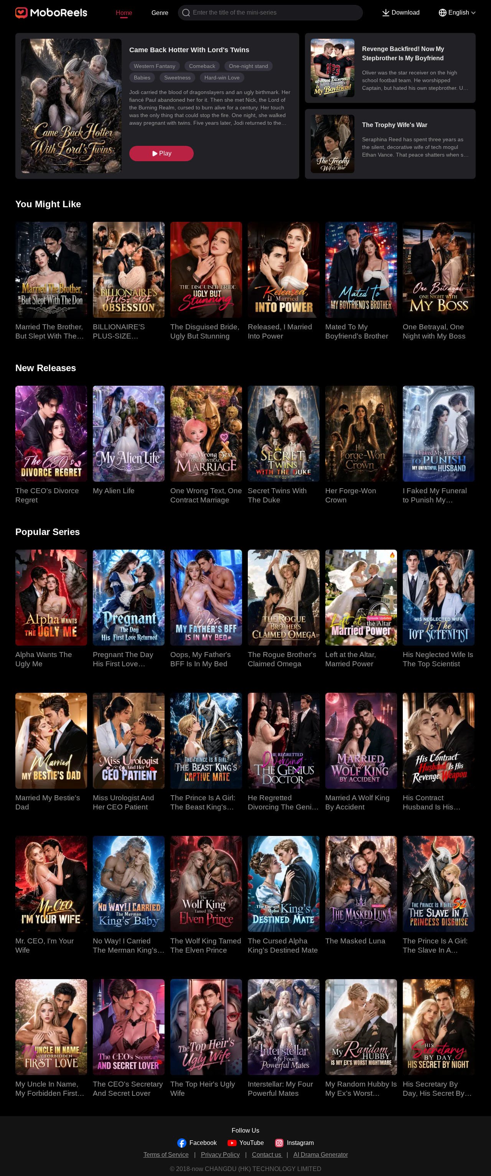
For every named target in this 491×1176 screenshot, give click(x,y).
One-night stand (248, 66)
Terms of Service (166, 1154)
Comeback (202, 66)
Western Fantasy (154, 66)
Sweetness (177, 77)
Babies (142, 77)
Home (124, 13)
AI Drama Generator (320, 1154)
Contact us (267, 1154)
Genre (160, 13)
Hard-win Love (222, 77)
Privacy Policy (220, 1154)
